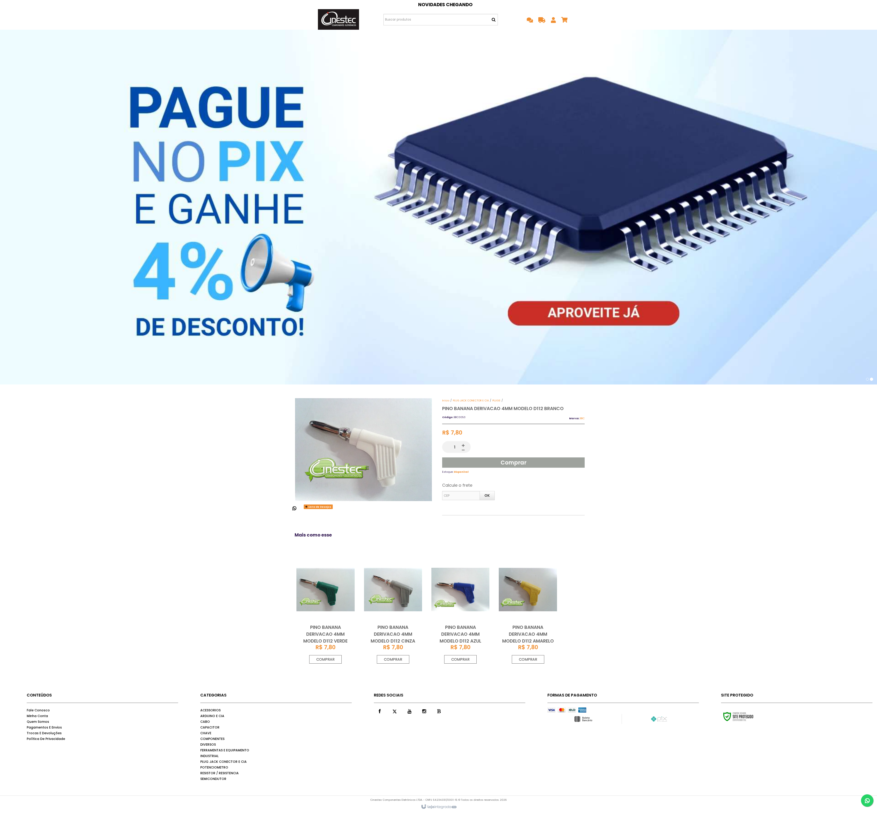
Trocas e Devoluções (44, 733)
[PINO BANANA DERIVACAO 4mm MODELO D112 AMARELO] (528, 610)
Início (445, 400)
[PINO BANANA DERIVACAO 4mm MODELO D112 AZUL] (460, 610)
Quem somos (38, 721)
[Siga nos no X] (394, 710)
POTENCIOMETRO (214, 767)
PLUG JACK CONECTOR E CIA (471, 400)
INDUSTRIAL (209, 756)
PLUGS (496, 400)
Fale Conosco (38, 710)
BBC (582, 418)
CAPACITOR (209, 727)
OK (487, 495)
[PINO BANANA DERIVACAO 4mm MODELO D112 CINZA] (393, 610)
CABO (205, 721)
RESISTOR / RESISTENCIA (219, 773)
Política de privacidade (46, 739)
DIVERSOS (208, 744)
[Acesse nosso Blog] (439, 710)
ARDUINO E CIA (212, 716)
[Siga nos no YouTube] (409, 710)
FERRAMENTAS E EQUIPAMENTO (224, 750)
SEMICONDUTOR (213, 779)
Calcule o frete (457, 485)
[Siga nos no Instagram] (424, 710)
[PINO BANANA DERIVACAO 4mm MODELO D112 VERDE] (325, 610)
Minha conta (37, 716)
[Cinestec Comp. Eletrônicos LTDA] (338, 19)
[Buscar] (494, 19)
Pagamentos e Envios (44, 727)
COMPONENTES (212, 739)
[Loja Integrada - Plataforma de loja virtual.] (438, 807)
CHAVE (205, 733)
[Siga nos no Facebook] (379, 710)
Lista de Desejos (319, 507)
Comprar (513, 462)
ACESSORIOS (210, 710)
